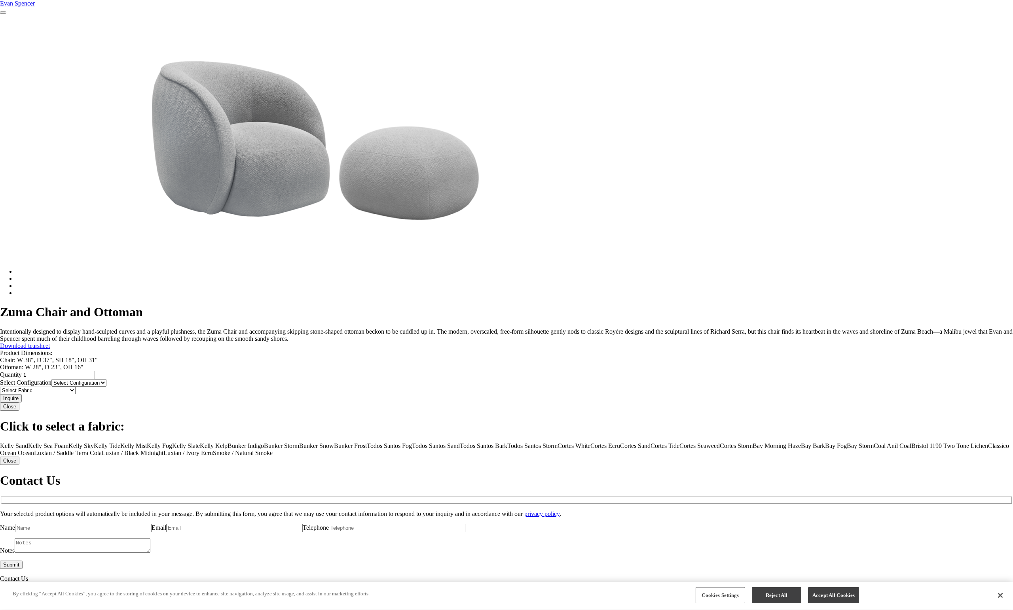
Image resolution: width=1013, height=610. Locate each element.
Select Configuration (25, 382)
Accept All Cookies (833, 595)
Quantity (11, 374)
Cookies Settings (720, 595)
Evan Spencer (17, 3)
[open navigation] (3, 12)
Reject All (776, 595)
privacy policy (542, 513)
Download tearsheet (25, 345)
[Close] (1000, 595)
